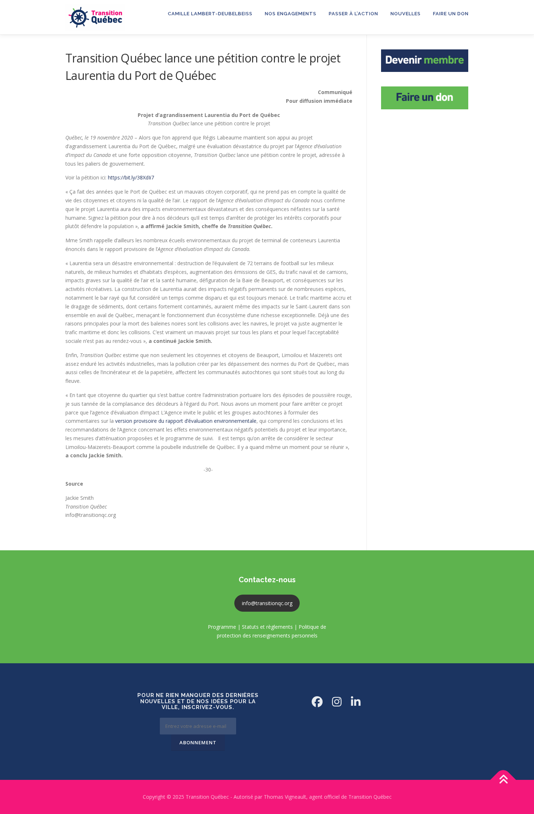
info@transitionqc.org (267, 603)
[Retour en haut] (503, 780)
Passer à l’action (353, 13)
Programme (222, 626)
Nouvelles (406, 13)
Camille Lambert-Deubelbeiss (210, 13)
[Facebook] (317, 701)
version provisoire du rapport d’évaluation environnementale (185, 420)
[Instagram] (336, 701)
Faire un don (451, 13)
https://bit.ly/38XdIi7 (131, 177)
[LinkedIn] (355, 701)
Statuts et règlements (267, 626)
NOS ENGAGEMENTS (290, 13)
